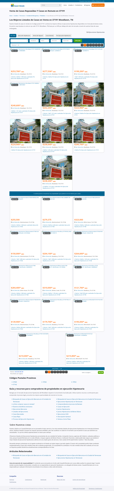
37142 (15, 384)
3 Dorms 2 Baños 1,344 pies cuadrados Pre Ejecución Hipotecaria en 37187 (86, 328)
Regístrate (43, 479)
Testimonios (12, 482)
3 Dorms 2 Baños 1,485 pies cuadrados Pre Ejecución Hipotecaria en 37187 (78, 362)
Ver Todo (12, 35)
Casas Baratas (50, 35)
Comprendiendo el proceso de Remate (70, 404)
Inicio (65, 5)
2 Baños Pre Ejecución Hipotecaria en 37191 (23, 150)
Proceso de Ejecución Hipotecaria (23, 419)
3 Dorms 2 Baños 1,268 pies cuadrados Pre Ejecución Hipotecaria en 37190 (31, 362)
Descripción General (64, 417)
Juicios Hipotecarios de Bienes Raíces (69, 412)
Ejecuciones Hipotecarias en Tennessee (70, 402)
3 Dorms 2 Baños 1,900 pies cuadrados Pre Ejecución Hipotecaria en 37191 (23, 77)
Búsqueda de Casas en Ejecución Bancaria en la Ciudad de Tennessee (79, 399)
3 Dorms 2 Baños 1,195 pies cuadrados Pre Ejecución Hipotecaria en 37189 (54, 294)
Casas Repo (16, 417)
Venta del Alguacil (38, 35)
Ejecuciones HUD (63, 414)
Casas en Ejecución (64, 407)
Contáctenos (78, 5)
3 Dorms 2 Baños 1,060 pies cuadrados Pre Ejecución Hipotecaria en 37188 (23, 294)
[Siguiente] (102, 45)
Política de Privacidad (79, 488)
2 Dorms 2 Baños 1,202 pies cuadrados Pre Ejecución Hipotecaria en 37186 (86, 260)
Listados (70, 5)
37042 (45, 382)
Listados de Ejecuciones (20, 412)
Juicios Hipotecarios (64, 409)
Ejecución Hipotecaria (24, 35)
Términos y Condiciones (95, 488)
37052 (74, 382)
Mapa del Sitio (61, 479)
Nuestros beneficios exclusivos (22, 407)
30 (18, 372)
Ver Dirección (16, 74)
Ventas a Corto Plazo (64, 419)
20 (15, 372)
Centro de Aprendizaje (79, 479)
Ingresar (87, 5)
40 (20, 372)
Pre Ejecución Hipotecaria (63, 35)
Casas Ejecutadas (18, 414)
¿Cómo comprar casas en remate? (23, 404)
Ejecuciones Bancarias (20, 409)
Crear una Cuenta (98, 5)
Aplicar (77, 40)
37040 (15, 382)
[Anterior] (82, 45)
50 (22, 372)
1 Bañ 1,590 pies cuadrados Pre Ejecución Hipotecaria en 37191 (86, 77)
